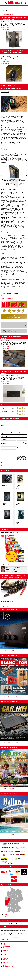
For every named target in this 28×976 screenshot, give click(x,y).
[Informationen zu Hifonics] (24, 851)
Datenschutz (6, 962)
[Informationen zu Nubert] (4, 859)
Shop (4, 943)
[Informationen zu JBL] (4, 855)
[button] (26, 176)
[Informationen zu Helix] (17, 851)
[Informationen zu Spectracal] (24, 858)
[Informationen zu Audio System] (10, 844)
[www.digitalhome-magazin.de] (4, 874)
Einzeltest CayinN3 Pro (18, 487)
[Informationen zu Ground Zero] (10, 851)
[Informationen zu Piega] (10, 858)
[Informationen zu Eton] (23, 847)
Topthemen (5, 954)
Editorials (5, 956)
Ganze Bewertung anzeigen (7, 298)
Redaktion (5, 947)
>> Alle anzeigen (5, 29)
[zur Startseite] (15, 3)
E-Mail (13, 569)
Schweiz (6, 914)
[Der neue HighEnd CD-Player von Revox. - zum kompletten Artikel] (14, 393)
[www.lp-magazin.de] (24, 874)
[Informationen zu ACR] (4, 844)
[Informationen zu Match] (9, 854)
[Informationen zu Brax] (23, 843)
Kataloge (5, 951)
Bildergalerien (6, 950)
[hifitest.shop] (14, 881)
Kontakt (4, 965)
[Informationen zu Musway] (22, 854)
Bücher (4, 944)
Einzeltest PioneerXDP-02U (18, 522)
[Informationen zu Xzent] (17, 862)
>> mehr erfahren (5, 564)
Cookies (4, 963)
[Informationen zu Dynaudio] (5, 847)
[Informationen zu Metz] (16, 855)
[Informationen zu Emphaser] (11, 848)
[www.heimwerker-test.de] (17, 874)
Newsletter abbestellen (6, 939)
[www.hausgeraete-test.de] (10, 874)
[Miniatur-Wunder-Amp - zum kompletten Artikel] (14, 74)
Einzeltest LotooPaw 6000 (4, 505)
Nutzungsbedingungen (8, 966)
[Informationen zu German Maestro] (4, 851)
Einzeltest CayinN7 (4, 487)
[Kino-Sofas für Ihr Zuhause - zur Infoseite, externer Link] (14, 358)
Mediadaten (5, 959)
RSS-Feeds (5, 953)
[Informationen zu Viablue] (10, 862)
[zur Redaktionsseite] (3, 569)
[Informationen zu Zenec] (23, 862)
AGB (4, 961)
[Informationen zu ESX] (17, 848)
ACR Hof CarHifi (14, 923)
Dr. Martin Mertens (16, 567)
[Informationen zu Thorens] (4, 862)
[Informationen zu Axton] (16, 843)
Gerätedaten (6, 949)
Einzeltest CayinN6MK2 (18, 505)
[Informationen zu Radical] (17, 859)
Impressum (5, 958)
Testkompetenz (6, 946)
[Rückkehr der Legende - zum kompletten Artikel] (14, 39)
